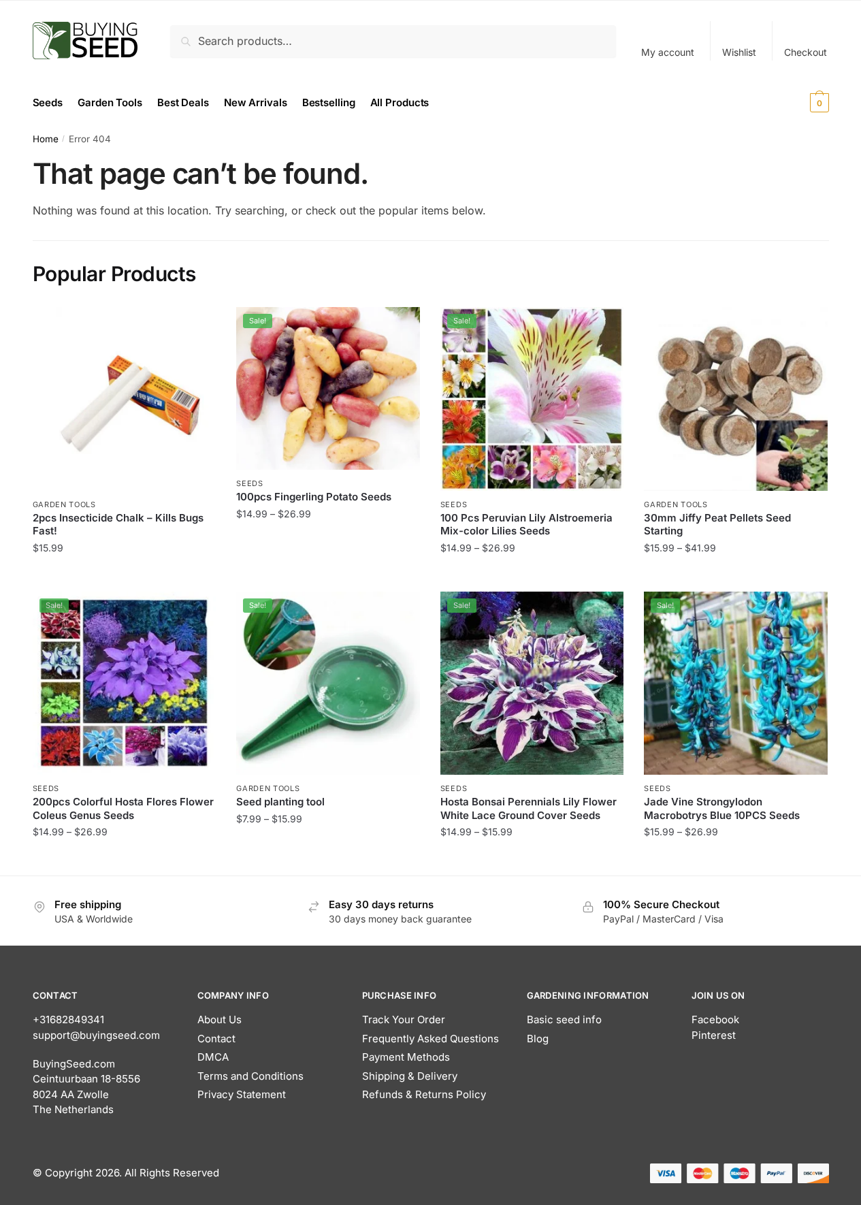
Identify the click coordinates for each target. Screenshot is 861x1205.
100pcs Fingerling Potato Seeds (313, 496)
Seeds (249, 483)
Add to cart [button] (124, 575)
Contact (216, 1038)
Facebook (715, 1019)
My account (667, 52)
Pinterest (714, 1035)
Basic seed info (564, 1019)
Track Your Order (403, 1019)
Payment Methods (406, 1056)
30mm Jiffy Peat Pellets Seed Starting (717, 524)
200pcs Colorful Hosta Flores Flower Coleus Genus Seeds (123, 808)
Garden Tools (64, 504)
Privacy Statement (241, 1094)
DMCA (213, 1056)
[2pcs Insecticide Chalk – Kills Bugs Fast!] (124, 399)
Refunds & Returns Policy (424, 1094)
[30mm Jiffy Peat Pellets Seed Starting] (736, 399)
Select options (327, 575)
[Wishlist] (195, 327)
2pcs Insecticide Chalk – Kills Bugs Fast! (118, 524)
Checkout (805, 52)
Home (46, 138)
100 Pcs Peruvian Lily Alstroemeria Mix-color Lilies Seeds (526, 524)
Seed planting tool (280, 801)
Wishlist (739, 52)
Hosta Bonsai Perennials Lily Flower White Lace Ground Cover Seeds (528, 808)
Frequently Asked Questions (430, 1038)
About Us (219, 1019)
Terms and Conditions (250, 1076)
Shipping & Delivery (409, 1076)
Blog (538, 1038)
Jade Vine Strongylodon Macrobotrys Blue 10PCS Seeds (722, 808)
